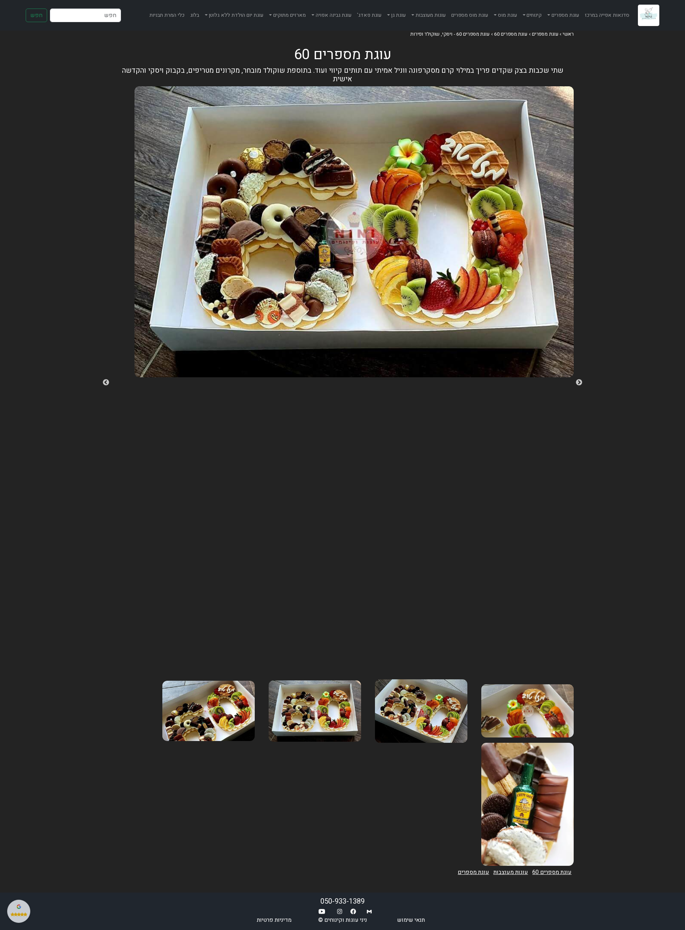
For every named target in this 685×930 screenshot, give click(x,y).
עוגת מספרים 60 (511, 34)
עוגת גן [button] (398, 15)
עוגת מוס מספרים (469, 15)
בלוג (194, 15)
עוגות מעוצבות (510, 872)
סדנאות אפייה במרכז (607, 15)
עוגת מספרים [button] (565, 15)
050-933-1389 (342, 901)
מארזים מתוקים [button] (289, 15)
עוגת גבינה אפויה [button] (333, 15)
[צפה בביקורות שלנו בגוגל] (18, 911)
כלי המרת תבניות (166, 15)
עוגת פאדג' (369, 15)
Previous (579, 382)
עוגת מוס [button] (507, 15)
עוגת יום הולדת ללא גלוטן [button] (236, 15)
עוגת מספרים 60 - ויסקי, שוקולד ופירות (450, 34)
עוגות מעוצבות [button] (431, 15)
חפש (36, 15)
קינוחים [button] (534, 15)
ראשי (568, 34)
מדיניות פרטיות (274, 920)
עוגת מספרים (545, 34)
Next (106, 382)
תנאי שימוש (411, 920)
